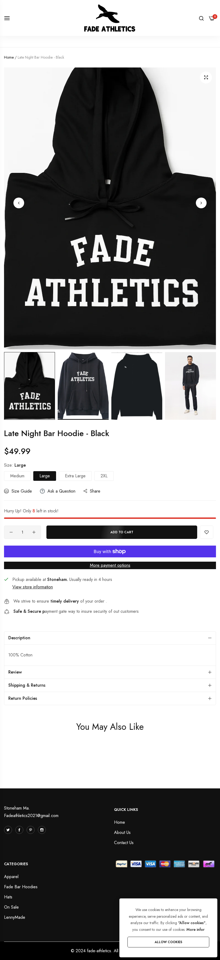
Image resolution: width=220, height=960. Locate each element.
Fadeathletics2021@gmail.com (31, 815)
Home (9, 57)
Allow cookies (168, 942)
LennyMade (14, 917)
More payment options (110, 565)
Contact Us (124, 843)
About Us (122, 832)
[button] (18, 203)
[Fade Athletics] (110, 18)
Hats (8, 897)
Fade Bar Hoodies (21, 887)
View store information (32, 587)
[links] (9, 830)
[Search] (201, 18)
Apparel (11, 877)
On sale (11, 907)
